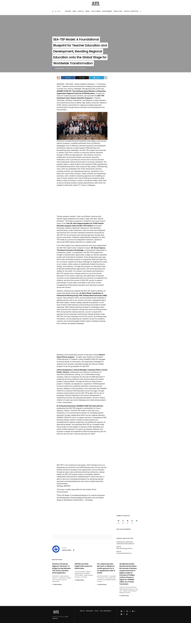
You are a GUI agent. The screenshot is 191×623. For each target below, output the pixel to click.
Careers (97, 610)
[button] (53, 11)
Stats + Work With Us (105, 610)
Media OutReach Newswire (85, 84)
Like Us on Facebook (123, 529)
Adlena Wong (66, 550)
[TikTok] (136, 521)
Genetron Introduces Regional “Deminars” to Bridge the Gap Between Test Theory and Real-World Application (61, 568)
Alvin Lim (82, 610)
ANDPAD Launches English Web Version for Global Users (83, 566)
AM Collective (89, 610)
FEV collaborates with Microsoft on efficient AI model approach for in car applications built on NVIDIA (106, 568)
